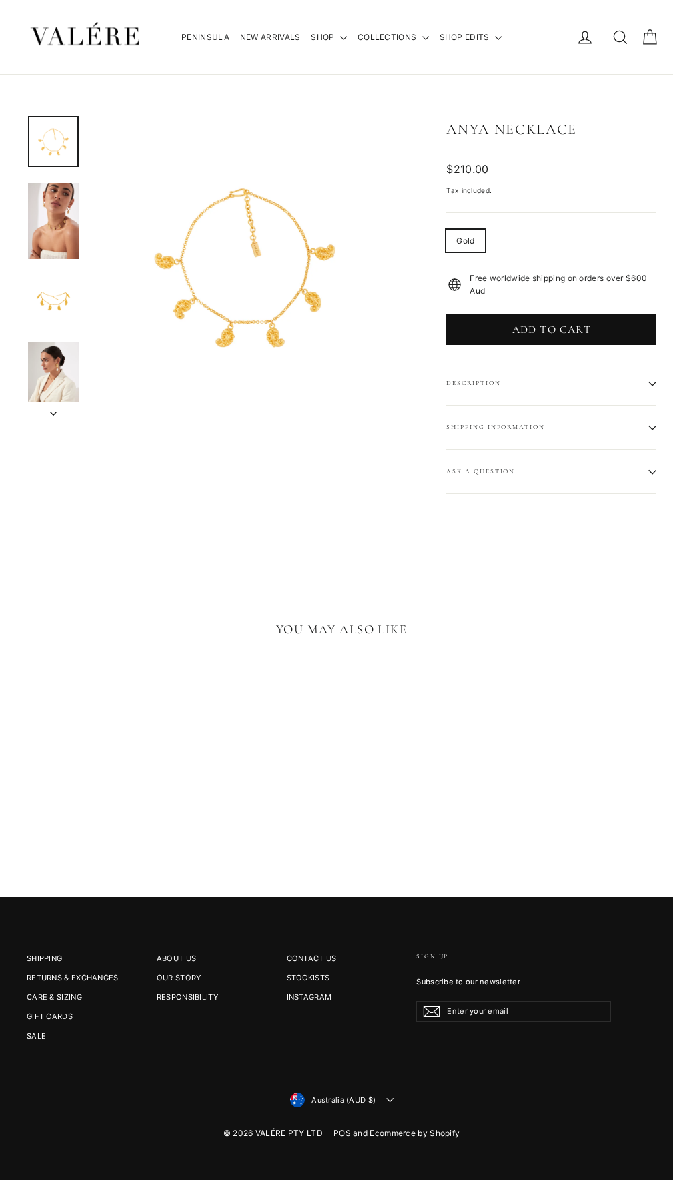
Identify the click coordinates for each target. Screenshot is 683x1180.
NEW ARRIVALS (270, 37)
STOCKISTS (308, 977)
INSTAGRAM (309, 997)
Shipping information (495, 427)
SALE (36, 1036)
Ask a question (480, 471)
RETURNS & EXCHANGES (73, 977)
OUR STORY (179, 977)
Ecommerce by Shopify (415, 1133)
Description (473, 383)
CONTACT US (312, 958)
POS (342, 1133)
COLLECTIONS (388, 37)
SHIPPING (44, 958)
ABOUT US (176, 958)
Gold (465, 241)
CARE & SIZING (54, 997)
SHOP (324, 37)
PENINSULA (205, 37)
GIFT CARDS (50, 1016)
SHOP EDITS (466, 37)
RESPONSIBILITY (187, 997)
